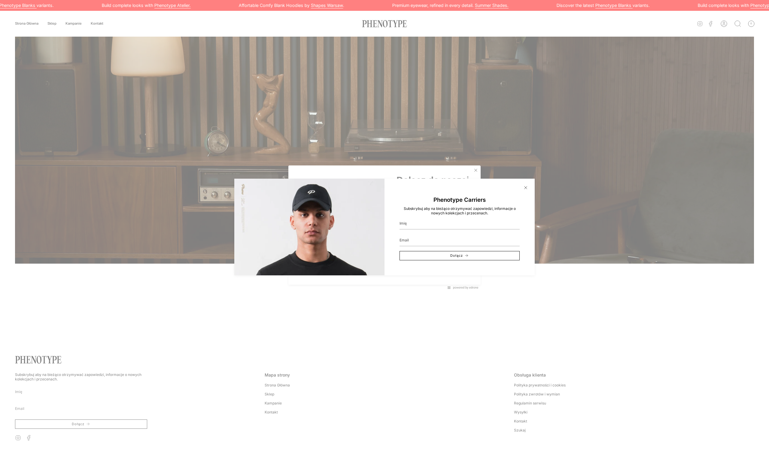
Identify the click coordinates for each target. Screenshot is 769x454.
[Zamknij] (526, 188)
